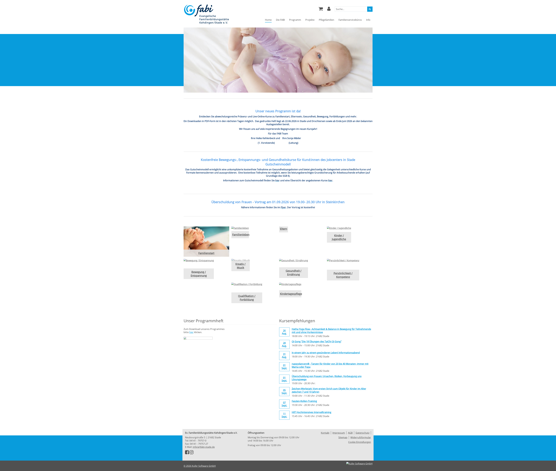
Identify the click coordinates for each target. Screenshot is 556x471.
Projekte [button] (309, 19)
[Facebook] (187, 453)
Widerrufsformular (360, 437)
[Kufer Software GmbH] (359, 462)
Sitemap (342, 437)
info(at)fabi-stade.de (204, 447)
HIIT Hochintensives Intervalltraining (311, 412)
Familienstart (206, 253)
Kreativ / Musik (240, 265)
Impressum (338, 432)
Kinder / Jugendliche (339, 237)
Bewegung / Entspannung (199, 273)
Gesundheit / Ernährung (293, 272)
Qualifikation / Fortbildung (246, 297)
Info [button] (368, 19)
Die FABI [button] (280, 19)
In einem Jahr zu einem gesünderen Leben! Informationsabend (326, 352)
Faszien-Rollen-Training (304, 401)
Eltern (283, 229)
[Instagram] (191, 453)
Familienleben (240, 234)
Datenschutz (362, 432)
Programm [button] (295, 19)
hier (191, 332)
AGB (350, 432)
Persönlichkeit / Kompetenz (343, 275)
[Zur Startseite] (206, 14)
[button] (329, 9)
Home (268, 19)
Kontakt (325, 432)
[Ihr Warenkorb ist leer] (321, 9)
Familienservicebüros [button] (350, 19)
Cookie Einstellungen (359, 442)
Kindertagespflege (290, 293)
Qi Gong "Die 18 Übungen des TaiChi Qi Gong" (317, 341)
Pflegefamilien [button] (326, 19)
